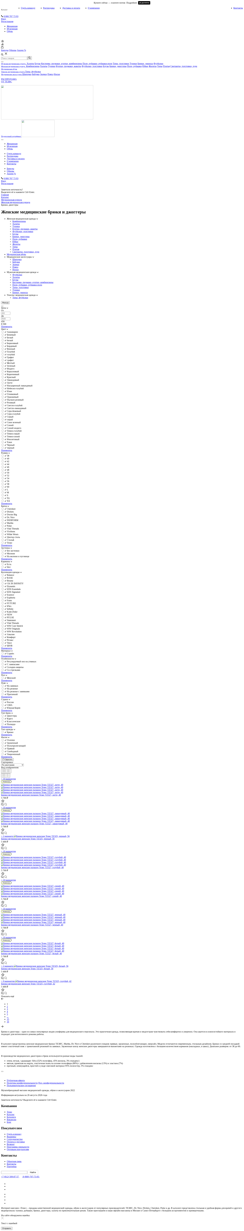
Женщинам (12, 26)
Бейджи (36, 74)
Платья (166, 66)
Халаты (30, 63)
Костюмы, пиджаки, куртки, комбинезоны (61, 63)
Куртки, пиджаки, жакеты (68, 66)
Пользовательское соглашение (21, 1085)
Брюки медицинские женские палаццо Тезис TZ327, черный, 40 (32, 925)
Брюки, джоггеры (118, 66)
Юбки (145, 66)
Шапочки (26, 74)
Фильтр (5, 303)
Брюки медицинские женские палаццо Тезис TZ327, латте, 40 (31, 795)
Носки (57, 74)
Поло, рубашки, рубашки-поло (97, 63)
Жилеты (153, 66)
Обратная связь (14, 1161)
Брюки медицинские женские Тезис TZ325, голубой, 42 (28, 984)
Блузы (38, 63)
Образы (10, 171)
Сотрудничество (15, 1139)
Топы (159, 66)
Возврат (11, 1144)
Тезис (9, 1112)
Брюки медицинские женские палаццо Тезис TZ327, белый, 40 (31, 953)
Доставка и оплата (71, 8)
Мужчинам (12, 29)
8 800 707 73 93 (11, 16)
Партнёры (12, 1166)
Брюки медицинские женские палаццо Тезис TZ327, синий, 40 (31, 896)
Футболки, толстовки (92, 66)
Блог (9, 1122)
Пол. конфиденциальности (51, 1083)
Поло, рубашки (134, 66)
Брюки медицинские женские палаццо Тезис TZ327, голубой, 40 (32, 867)
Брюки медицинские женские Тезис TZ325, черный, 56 (28, 839)
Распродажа (49, 8)
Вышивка (11, 1136)
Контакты (238, 8)
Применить (6, 326)
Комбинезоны (33, 66)
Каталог (4, 10)
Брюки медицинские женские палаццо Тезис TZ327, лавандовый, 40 (34, 823)
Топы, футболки (33, 71)
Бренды (10, 168)
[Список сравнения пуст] (2, 45)
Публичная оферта (16, 1080)
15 (8, 1019)
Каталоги (11, 1117)
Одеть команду (28, 8)
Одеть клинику (14, 1134)
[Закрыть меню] (2, 61)
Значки (43, 74)
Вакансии (11, 1119)
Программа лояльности (18, 1147)
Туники (133, 63)
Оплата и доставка (16, 1142)
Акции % (11, 173)
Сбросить (8, 760)
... (7, 1016)
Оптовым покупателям (18, 1149)
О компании (94, 8)
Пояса (50, 74)
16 (8, 1022)
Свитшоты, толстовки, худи (183, 66)
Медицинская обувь (16, 254)
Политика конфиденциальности (22, 1083)
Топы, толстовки (121, 63)
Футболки (158, 63)
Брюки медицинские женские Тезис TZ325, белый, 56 (27, 968)
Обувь (10, 31)
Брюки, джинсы (145, 63)
